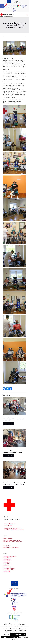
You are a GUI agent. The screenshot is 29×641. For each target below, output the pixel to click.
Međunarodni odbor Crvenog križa (11, 540)
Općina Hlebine (7, 566)
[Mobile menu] (27, 15)
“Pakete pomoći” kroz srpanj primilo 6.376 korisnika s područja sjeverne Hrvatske (13, 451)
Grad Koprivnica (7, 546)
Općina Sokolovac (7, 560)
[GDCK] (7, 15)
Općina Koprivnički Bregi (9, 568)
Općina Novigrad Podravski (9, 556)
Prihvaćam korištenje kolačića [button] (18, 634)
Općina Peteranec (7, 557)
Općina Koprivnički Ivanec (9, 569)
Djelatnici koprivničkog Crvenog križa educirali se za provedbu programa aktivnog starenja (14, 483)
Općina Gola (6, 565)
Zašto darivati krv (8, 525)
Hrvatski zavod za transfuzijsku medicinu (14, 529)
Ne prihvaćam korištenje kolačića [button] (10, 637)
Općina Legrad (6, 571)
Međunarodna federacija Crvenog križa (12, 541)
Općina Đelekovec (7, 563)
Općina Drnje (6, 562)
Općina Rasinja (7, 559)
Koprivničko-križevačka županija (11, 547)
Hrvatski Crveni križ (7, 538)
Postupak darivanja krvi (9, 523)
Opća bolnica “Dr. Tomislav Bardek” (12, 528)
